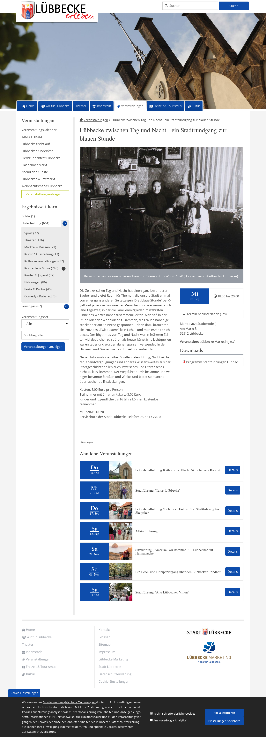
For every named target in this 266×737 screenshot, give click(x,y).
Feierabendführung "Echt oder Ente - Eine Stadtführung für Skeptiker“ (177, 511)
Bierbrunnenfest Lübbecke (40, 158)
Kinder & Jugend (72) (39, 275)
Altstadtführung (146, 531)
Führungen (87, 442)
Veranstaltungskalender (39, 130)
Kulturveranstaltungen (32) (44, 261)
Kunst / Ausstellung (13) (41, 254)
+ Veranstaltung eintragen (42, 194)
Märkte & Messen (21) (40, 247)
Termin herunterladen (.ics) (207, 314)
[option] (133, 62)
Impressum (107, 652)
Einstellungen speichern (224, 721)
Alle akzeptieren (224, 713)
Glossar (104, 637)
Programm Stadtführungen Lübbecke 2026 (214, 362)
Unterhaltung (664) (35, 223)
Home (30, 106)
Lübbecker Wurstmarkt (38, 179)
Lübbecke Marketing (113, 659)
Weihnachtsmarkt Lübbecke (41, 186)
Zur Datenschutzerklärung (39, 731)
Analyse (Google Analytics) (170, 720)
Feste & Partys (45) (38, 289)
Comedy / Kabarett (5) (40, 296)
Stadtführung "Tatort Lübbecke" (158, 490)
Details (233, 470)
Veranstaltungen (132, 106)
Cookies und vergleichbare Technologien (70, 702)
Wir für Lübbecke (58, 106)
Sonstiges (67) (31, 306)
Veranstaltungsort (34, 317)
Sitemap (105, 644)
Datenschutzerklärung (115, 674)
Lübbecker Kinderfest (37, 151)
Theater (81, 106)
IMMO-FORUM (31, 137)
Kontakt (104, 630)
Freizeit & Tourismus (167, 106)
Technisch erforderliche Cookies (174, 713)
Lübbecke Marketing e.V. (217, 341)
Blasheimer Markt (34, 165)
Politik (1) (28, 216)
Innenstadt (103, 106)
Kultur (196, 106)
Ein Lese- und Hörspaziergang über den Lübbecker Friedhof (178, 571)
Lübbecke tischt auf (35, 144)
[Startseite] (57, 10)
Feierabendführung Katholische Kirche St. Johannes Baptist (177, 470)
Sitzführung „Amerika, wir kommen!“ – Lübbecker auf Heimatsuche (174, 551)
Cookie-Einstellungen (114, 681)
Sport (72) (31, 233)
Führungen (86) (35, 282)
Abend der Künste (34, 172)
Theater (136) (34, 240)
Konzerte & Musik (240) (41, 268)
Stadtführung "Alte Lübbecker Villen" (162, 592)
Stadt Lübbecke (110, 667)
